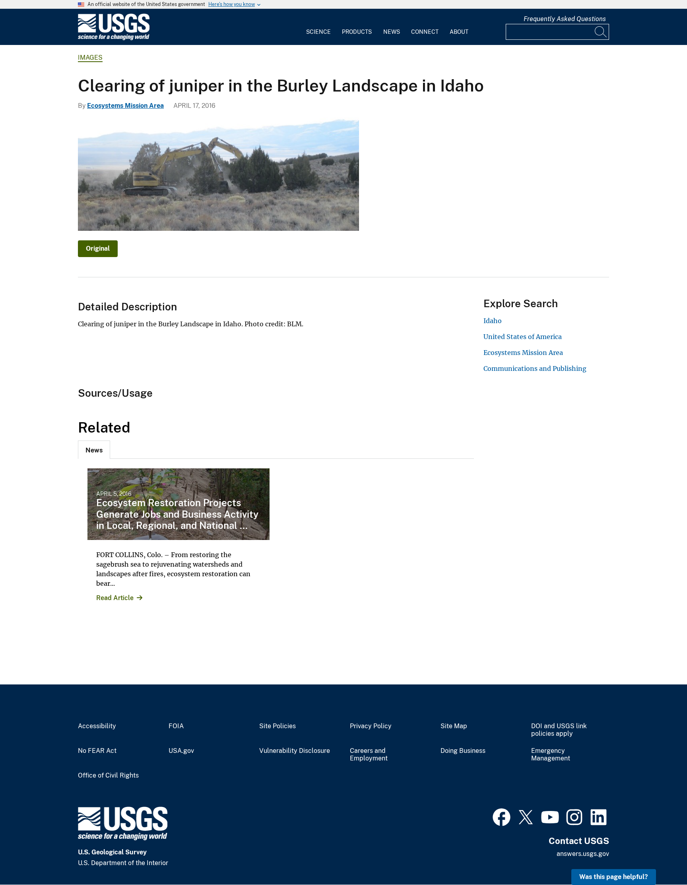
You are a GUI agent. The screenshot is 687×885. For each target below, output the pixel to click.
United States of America (522, 337)
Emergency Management (550, 754)
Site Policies (277, 726)
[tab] (94, 450)
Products (357, 32)
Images (90, 57)
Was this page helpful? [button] (613, 877)
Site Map (454, 726)
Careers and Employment (369, 754)
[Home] (113, 38)
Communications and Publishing (534, 368)
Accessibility (97, 726)
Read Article (115, 598)
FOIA (176, 726)
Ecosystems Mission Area (125, 105)
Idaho (492, 321)
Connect (425, 32)
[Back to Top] (658, 856)
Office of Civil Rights (108, 775)
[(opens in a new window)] (501, 816)
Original (98, 248)
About (459, 32)
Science (318, 32)
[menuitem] (318, 27)
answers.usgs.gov (583, 854)
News (391, 32)
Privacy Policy (371, 726)
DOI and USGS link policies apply (559, 730)
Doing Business (463, 750)
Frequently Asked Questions (565, 19)
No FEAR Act (97, 750)
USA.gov (181, 750)
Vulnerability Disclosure (294, 750)
